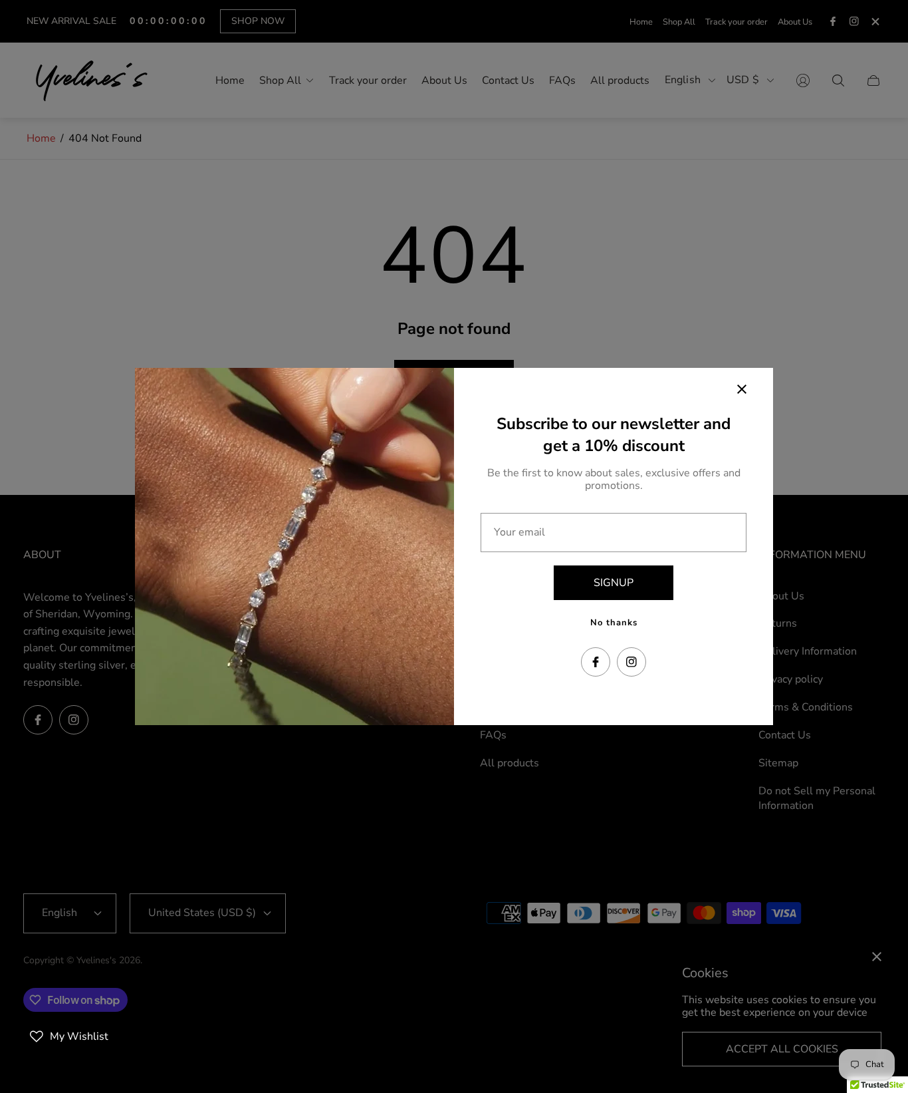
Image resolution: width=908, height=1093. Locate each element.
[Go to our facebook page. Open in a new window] (595, 662)
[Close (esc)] (741, 389)
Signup (613, 582)
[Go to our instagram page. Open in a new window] (631, 662)
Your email (519, 532)
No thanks (613, 623)
